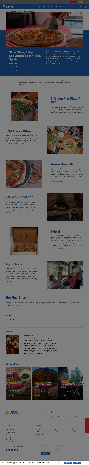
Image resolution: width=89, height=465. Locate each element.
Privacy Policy (12, 463)
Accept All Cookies (77, 462)
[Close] (87, 462)
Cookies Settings (59, 462)
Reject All (68, 462)
